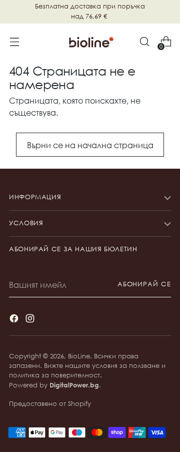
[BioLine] (90, 42)
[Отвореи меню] (14, 42)
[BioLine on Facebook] (15, 319)
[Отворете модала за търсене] (144, 42)
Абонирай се (144, 284)
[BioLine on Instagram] (31, 319)
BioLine (79, 356)
